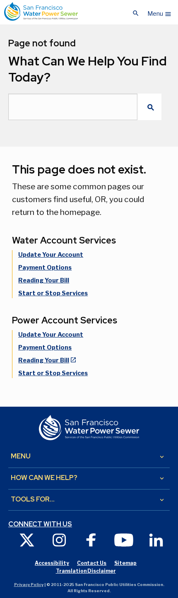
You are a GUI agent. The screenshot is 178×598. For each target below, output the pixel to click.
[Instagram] (59, 539)
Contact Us (91, 563)
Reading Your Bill (43, 280)
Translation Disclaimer (86, 571)
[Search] (149, 107)
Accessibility (52, 563)
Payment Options (45, 267)
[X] (27, 539)
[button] (159, 11)
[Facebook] (91, 539)
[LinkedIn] (156, 539)
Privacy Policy (28, 584)
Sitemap (125, 563)
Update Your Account (50, 254)
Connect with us (40, 524)
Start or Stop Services (53, 293)
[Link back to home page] (41, 11)
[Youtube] (124, 539)
